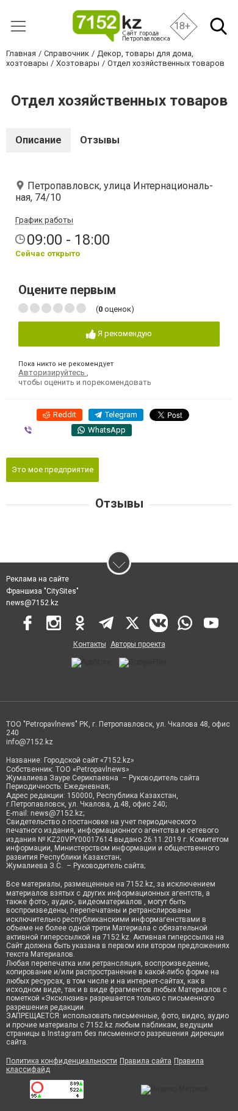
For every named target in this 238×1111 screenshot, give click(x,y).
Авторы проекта (137, 644)
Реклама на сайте (37, 579)
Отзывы (100, 140)
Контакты (89, 644)
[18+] (120, 26)
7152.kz (139, 884)
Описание (38, 140)
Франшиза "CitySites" (42, 591)
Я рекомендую (124, 333)
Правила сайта (145, 1061)
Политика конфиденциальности (61, 1061)
